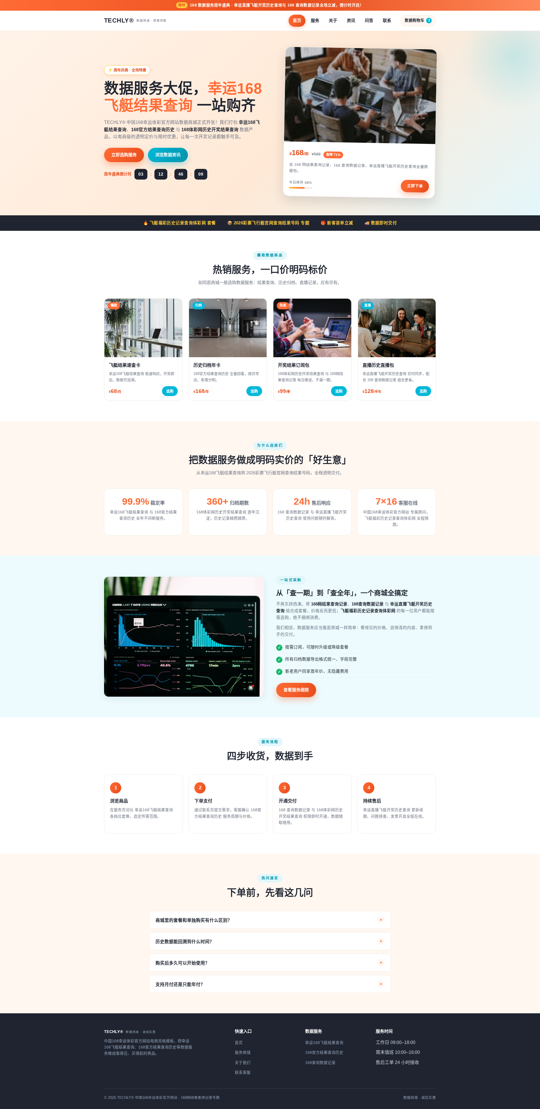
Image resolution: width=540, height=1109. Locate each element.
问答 (369, 20)
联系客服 (243, 1072)
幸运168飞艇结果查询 (324, 1043)
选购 (170, 391)
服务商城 (243, 1052)
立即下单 (415, 186)
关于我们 (243, 1063)
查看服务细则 (296, 689)
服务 (315, 20)
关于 (333, 20)
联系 (387, 20)
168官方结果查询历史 (324, 1052)
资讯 (351, 20)
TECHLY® (135, 20)
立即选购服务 (124, 154)
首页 (297, 20)
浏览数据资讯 (168, 154)
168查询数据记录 (320, 1063)
